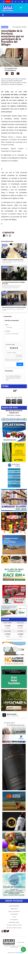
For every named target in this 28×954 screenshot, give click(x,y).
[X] (15, 1)
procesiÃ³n (5, 18)
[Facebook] (19, 1)
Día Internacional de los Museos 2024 (14, 307)
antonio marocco (8, 23)
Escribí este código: (10, 344)
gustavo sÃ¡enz (7, 20)
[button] (3, 1)
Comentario (7, 331)
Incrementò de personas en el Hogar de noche (13, 282)
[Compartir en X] (7, 235)
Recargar (19, 355)
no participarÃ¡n (17, 18)
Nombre (6, 324)
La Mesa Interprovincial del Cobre (12, 259)
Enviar (20, 364)
